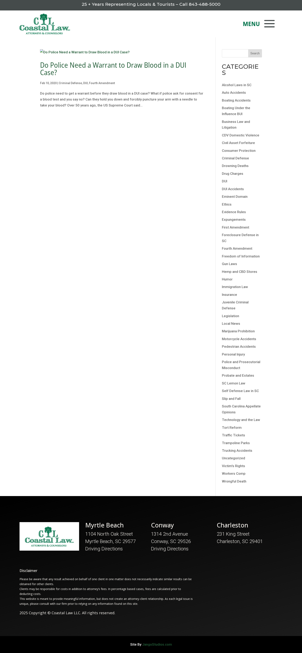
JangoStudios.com (157, 644)
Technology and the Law (241, 420)
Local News (231, 323)
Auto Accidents (234, 92)
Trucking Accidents (237, 450)
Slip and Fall (231, 399)
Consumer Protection (239, 151)
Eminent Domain (235, 196)
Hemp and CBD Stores (239, 272)
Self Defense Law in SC (240, 391)
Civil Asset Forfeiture (238, 143)
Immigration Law (235, 287)
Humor (227, 279)
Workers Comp (234, 473)
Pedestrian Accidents (239, 346)
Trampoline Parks (236, 443)
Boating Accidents (236, 100)
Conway (162, 525)
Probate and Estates (238, 375)
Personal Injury (233, 354)
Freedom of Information (241, 256)
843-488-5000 (204, 4)
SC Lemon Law (233, 383)
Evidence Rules (234, 212)
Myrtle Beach (104, 525)
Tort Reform (232, 427)
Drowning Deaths (235, 166)
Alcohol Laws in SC (236, 85)
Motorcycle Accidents (239, 339)
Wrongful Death (234, 481)
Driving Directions (104, 549)
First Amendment (235, 227)
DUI (85, 83)
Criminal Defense (70, 83)
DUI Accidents (233, 189)
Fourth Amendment (102, 83)
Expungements (234, 219)
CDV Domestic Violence (240, 135)
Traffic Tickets (233, 435)
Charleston (232, 525)
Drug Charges (232, 174)
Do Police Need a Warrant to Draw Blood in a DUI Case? (113, 68)
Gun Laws (229, 264)
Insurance (229, 295)
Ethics (227, 204)
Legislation (230, 316)
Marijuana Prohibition (238, 331)
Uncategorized (233, 458)
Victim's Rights (233, 466)
